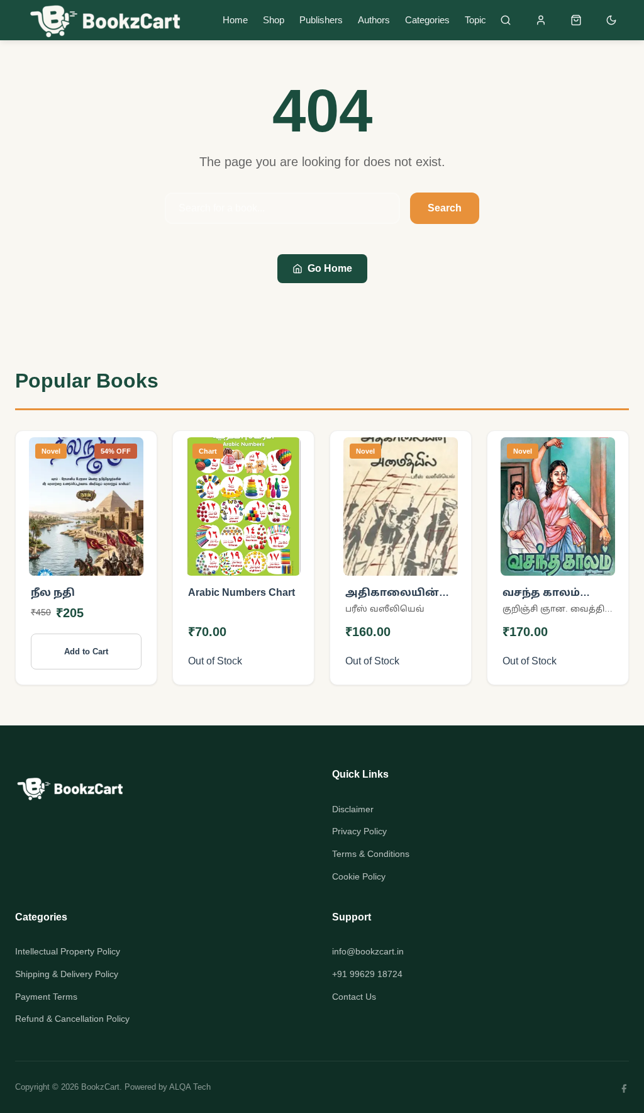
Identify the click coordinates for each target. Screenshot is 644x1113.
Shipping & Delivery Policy (66, 974)
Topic (475, 19)
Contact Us (354, 997)
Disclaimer (353, 809)
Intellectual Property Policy (67, 951)
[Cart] (576, 20)
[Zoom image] (126, 558)
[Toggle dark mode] (611, 20)
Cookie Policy (359, 876)
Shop (273, 19)
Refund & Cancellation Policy (72, 1019)
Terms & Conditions (370, 854)
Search (445, 208)
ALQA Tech (190, 1087)
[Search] (505, 20)
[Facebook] (624, 1087)
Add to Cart (86, 651)
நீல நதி (53, 592)
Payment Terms (46, 997)
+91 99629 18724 (367, 974)
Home (235, 19)
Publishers (321, 19)
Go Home (330, 268)
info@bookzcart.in (368, 951)
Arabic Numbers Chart (241, 592)
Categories (427, 19)
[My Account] (540, 20)
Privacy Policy (359, 831)
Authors (374, 19)
